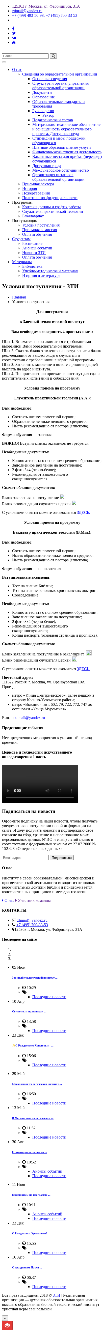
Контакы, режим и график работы (51, 207)
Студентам (21, 239)
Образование (43, 97)
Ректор (48, 115)
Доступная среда (46, 165)
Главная (19, 297)
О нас (17, 69)
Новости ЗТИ (34, 252)
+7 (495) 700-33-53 (32, 925)
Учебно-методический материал (50, 271)
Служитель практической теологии (52, 211)
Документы (42, 92)
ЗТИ (56, 1295)
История (29, 188)
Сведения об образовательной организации (59, 74)
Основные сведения (49, 79)
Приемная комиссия (39, 230)
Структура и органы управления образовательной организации (60, 85)
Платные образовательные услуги (61, 147)
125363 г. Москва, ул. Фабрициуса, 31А (46, 6)
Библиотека (32, 266)
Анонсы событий (37, 248)
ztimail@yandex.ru (27, 11)
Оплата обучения (37, 234)
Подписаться (62, 858)
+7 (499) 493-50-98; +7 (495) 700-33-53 (44, 15)
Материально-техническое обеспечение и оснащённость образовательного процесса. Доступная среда (66, 129)
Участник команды (34, 900)
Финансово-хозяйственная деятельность (66, 152)
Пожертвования (36, 193)
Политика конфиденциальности (49, 198)
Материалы (22, 262)
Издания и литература (41, 275)
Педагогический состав (52, 120)
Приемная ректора (38, 184)
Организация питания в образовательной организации (58, 177)
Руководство (43, 111)
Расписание (32, 243)
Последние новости (49, 997)
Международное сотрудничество (60, 170)
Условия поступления (41, 225)
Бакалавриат (33, 216)
